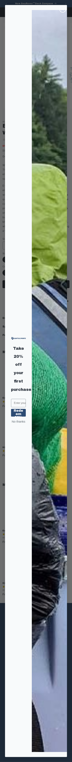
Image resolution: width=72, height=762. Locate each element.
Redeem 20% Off (18, 413)
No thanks (18, 421)
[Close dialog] (63, 9)
